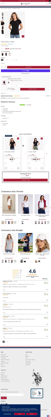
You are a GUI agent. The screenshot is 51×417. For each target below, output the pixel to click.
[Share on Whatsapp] (4, 93)
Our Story (3, 372)
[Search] (4, 4)
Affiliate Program (4, 375)
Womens (27, 356)
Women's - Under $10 (7, 8)
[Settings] (47, 4)
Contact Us (3, 366)
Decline (31, 413)
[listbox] (16, 85)
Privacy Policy (27, 410)
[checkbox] (18, 138)
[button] (25, 153)
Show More (15, 222)
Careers (2, 374)
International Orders (5, 362)
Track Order (3, 357)
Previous (6, 25)
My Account (3, 354)
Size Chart (3, 63)
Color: (5, 51)
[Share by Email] (5, 93)
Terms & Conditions (5, 379)
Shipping (2, 361)
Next (24, 25)
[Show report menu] (47, 289)
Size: (2, 57)
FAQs (2, 364)
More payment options (26, 73)
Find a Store (28, 361)
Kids (26, 357)
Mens (27, 354)
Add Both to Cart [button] (33, 89)
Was (8, 89)
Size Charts (28, 364)
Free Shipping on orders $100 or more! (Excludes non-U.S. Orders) (31, 0)
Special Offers (28, 362)
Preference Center (4, 356)
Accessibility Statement (5, 380)
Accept (19, 413)
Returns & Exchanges (5, 359)
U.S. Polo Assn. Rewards (30, 359)
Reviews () (10, 44)
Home (2, 8)
